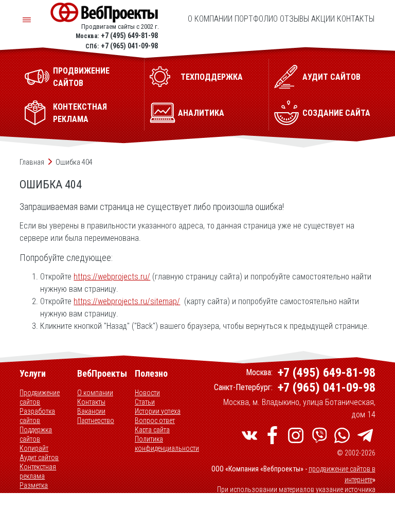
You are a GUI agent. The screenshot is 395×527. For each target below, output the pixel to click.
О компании (210, 19)
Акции (323, 19)
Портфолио (256, 19)
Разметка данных (34, 490)
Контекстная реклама (38, 471)
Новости (147, 393)
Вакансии (91, 411)
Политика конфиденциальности (167, 443)
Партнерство (95, 420)
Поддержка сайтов (36, 434)
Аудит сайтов (39, 457)
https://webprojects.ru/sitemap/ (127, 301)
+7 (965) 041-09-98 (129, 46)
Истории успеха (158, 411)
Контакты (355, 19)
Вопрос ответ (155, 420)
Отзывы (294, 19)
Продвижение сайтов (40, 397)
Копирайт (34, 448)
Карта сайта (152, 430)
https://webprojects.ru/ (112, 277)
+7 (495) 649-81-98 (129, 35)
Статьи (145, 402)
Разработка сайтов (37, 416)
